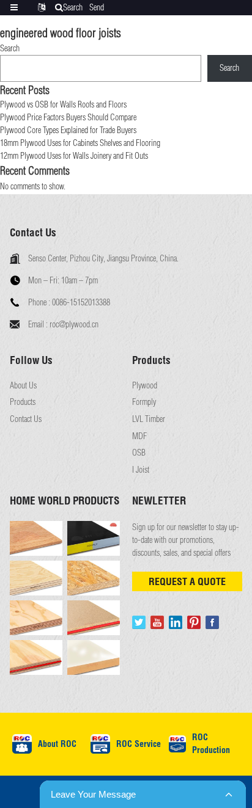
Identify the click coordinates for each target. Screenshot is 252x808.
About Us (23, 385)
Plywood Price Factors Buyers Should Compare (68, 117)
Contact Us (26, 419)
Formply (144, 402)
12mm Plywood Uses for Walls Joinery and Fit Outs (74, 155)
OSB (139, 453)
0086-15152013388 (81, 302)
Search (10, 48)
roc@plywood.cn (74, 324)
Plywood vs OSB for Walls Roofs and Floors (63, 104)
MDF (139, 436)
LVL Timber (148, 419)
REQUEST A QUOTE (187, 581)
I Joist (140, 470)
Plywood (144, 385)
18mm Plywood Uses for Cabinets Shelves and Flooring (80, 142)
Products (22, 402)
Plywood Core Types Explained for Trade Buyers (68, 130)
